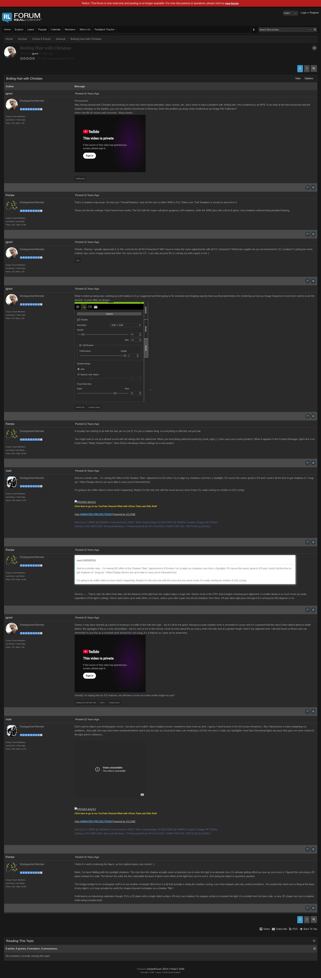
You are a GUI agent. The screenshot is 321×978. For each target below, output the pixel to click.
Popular (42, 29)
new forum (232, 3)
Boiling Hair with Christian (86, 39)
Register (314, 12)
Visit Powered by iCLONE (105, 514)
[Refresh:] (314, 948)
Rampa (10, 195)
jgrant (35, 53)
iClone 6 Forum (41, 39)
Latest (30, 29)
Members (70, 29)
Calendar (56, 29)
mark (9, 470)
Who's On (85, 29)
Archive (22, 39)
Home (7, 29)
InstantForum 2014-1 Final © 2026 (165, 969)
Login (304, 12)
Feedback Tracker (105, 29)
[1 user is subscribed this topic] (314, 48)
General (60, 39)
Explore (19, 29)
